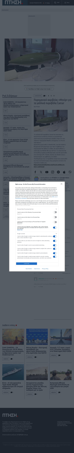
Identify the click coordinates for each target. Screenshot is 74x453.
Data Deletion (29, 268)
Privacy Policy (45, 268)
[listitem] (37, 209)
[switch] (55, 212)
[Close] (62, 184)
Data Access (37, 268)
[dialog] (37, 226)
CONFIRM (26, 263)
